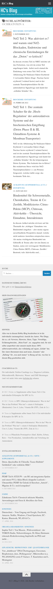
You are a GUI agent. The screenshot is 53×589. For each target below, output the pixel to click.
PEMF (4, 473)
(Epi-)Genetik (8, 547)
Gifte (36, 456)
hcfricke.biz (27, 378)
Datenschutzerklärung (23, 286)
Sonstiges (6, 509)
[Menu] (49, 3)
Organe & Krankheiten (12, 527)
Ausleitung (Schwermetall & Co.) (29, 185)
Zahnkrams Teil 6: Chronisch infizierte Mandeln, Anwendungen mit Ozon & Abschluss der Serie (23, 499)
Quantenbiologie (41, 547)
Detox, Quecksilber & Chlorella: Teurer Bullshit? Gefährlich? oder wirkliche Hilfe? (23, 463)
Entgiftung (30, 31)
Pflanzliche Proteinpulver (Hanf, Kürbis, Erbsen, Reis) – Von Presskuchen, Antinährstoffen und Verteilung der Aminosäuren (25, 437)
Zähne (5, 494)
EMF (30, 547)
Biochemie (18, 31)
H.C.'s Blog (7, 3)
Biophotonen (21, 547)
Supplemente (8, 458)
